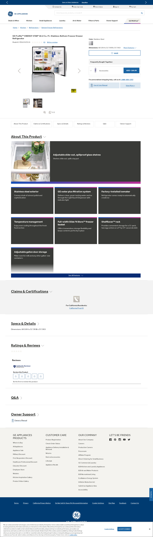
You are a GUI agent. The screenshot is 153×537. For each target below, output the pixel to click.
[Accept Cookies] (149, 529)
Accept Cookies (124, 529)
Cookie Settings (109, 529)
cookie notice (73, 535)
